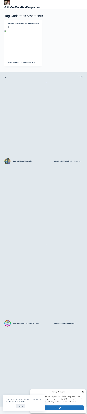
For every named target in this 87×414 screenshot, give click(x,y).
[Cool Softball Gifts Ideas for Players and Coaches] (7, 323)
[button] (83, 392)
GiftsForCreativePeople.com (22, 7)
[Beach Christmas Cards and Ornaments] (23, 44)
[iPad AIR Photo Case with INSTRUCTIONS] (7, 161)
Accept (58, 408)
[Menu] (82, 5)
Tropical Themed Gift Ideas (17, 23)
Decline (20, 406)
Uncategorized (33, 23)
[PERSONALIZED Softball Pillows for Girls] (48, 161)
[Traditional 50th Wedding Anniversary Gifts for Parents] (48, 323)
